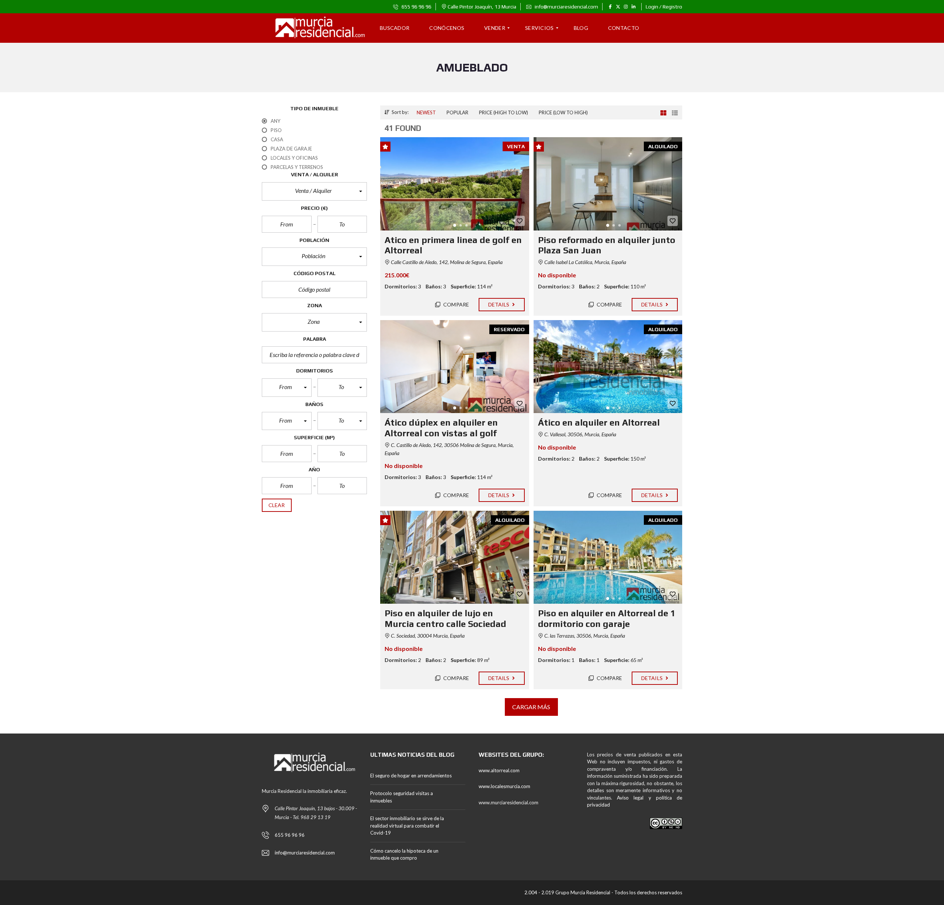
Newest (426, 112)
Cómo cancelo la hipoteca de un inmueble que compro (404, 854)
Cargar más (531, 706)
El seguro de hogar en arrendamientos (411, 776)
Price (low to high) (563, 112)
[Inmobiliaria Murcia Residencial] (314, 28)
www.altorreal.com (499, 770)
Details (499, 304)
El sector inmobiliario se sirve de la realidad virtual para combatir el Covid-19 (407, 825)
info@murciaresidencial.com (566, 7)
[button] (314, 191)
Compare (455, 304)
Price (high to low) (503, 112)
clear (276, 505)
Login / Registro (664, 7)
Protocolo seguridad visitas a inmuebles (401, 797)
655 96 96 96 (415, 7)
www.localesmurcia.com (504, 786)
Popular (457, 112)
